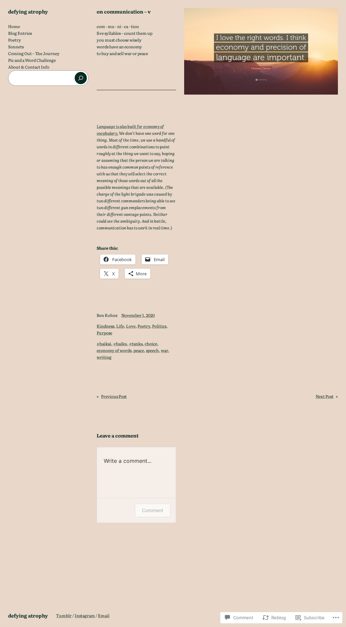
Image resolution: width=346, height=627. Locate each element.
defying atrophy (28, 11)
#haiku (120, 344)
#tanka (136, 344)
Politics (159, 326)
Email (103, 615)
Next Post (324, 396)
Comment (152, 510)
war (164, 350)
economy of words (114, 350)
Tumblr (64, 615)
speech (152, 350)
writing (104, 357)
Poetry (144, 326)
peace (138, 350)
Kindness (105, 326)
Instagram (85, 615)
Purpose (104, 333)
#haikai (104, 344)
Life (120, 326)
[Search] (81, 78)
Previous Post (114, 396)
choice (151, 344)
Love (130, 326)
